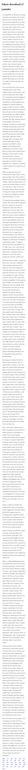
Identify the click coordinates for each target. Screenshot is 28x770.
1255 (3, 768)
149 (11, 766)
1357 (7, 762)
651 (24, 758)
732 (8, 758)
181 (12, 758)
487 (20, 764)
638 (23, 766)
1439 (20, 762)
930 (8, 764)
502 (19, 766)
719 (15, 766)
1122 (3, 760)
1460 (16, 764)
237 (3, 766)
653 (15, 762)
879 (19, 760)
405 (12, 764)
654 (15, 758)
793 (3, 762)
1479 (20, 758)
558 (24, 762)
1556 (23, 760)
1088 (3, 758)
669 (12, 762)
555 (7, 766)
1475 (3, 764)
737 (11, 760)
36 (7, 760)
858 (15, 760)
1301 (24, 764)
